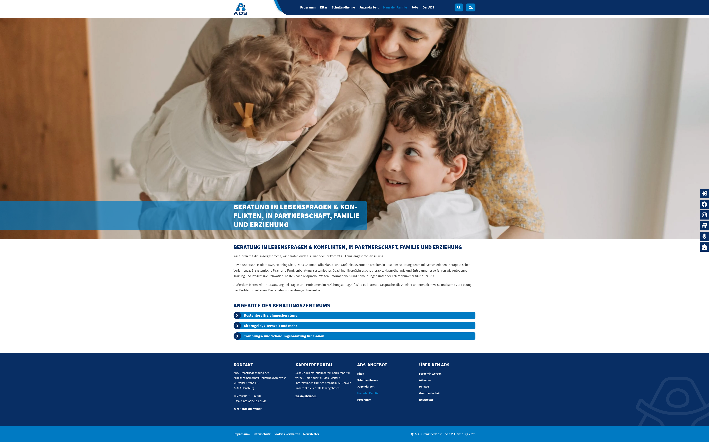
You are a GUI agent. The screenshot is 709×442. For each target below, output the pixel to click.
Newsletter (311, 434)
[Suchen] (459, 7)
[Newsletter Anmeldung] (704, 247)
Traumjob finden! (306, 396)
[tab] (354, 315)
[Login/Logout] (470, 7)
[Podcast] (704, 236)
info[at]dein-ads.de (254, 401)
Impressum (242, 434)
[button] (354, 315)
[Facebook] (704, 204)
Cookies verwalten (286, 434)
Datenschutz (261, 434)
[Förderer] (704, 225)
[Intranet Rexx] (704, 193)
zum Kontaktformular (247, 409)
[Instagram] (704, 215)
